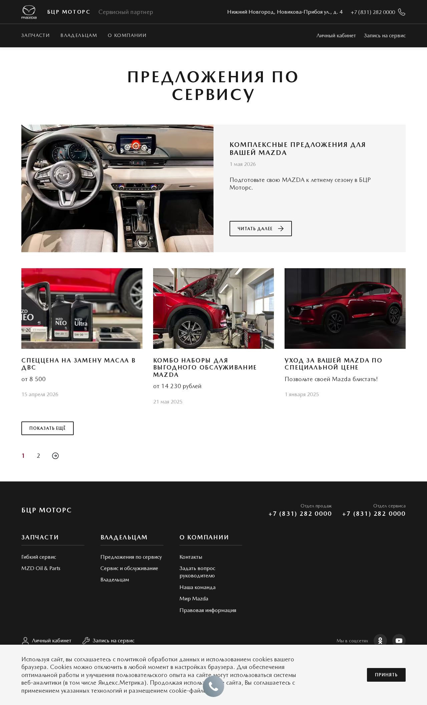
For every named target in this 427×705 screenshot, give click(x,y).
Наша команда (197, 587)
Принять (386, 674)
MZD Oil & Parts (40, 568)
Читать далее (255, 228)
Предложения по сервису (131, 557)
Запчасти (35, 35)
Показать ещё (47, 428)
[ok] (380, 640)
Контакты (190, 557)
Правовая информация (207, 610)
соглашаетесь (92, 659)
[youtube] (399, 640)
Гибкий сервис (38, 557)
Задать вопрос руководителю (197, 572)
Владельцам (78, 35)
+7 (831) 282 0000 (300, 513)
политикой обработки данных (158, 659)
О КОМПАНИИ (127, 35)
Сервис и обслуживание (129, 568)
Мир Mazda (193, 598)
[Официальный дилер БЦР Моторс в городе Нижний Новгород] (29, 12)
